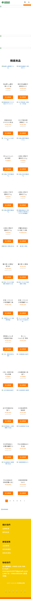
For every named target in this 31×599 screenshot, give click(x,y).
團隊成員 (5, 532)
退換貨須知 (6, 553)
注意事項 (5, 546)
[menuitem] (6, 501)
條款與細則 (6, 549)
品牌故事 (5, 529)
